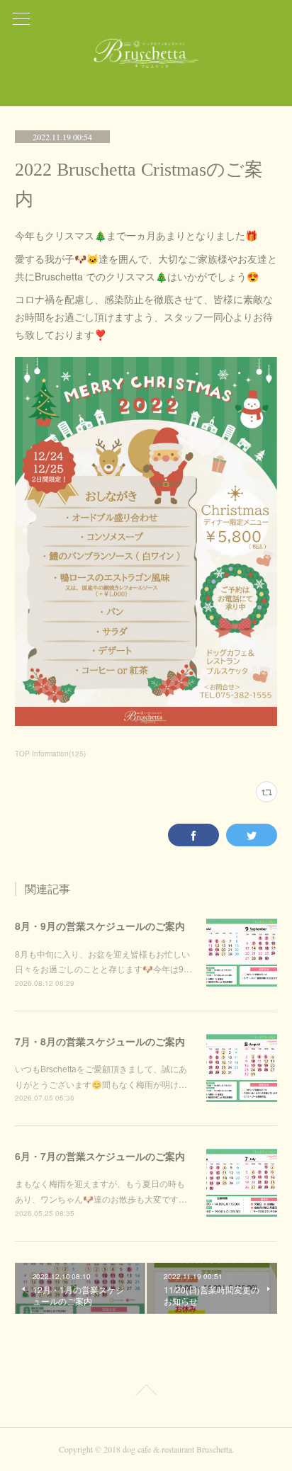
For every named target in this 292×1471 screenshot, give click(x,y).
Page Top (146, 1392)
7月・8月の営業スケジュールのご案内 (100, 1041)
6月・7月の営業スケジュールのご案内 (100, 1156)
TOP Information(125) (50, 754)
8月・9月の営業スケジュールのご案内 (100, 926)
